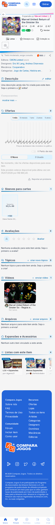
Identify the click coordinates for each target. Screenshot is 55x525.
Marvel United (41, 16)
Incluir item (11, 432)
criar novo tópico (39, 260)
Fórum (9, 428)
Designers (34, 424)
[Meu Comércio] (34, 4)
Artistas (33, 416)
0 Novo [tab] (14, 157)
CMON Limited (16, 60)
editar (48, 78)
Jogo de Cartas (21, 70)
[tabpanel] (26, 167)
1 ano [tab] (32, 118)
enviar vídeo (41, 277)
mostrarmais (8, 100)
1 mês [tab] (14, 118)
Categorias (34, 420)
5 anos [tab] (48, 118)
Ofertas (33, 404)
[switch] (33, 151)
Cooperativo (18, 67)
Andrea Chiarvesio (34, 63)
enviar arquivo (40, 319)
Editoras (33, 436)
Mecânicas (34, 432)
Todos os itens (37, 412)
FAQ (7, 408)
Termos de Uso (13, 412)
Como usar (11, 436)
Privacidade (11, 416)
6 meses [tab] (23, 118)
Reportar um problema (41, 179)
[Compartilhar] (50, 55)
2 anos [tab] (39, 118)
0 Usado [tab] (39, 157)
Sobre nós (11, 404)
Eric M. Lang (18, 63)
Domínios (34, 428)
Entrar (46, 4)
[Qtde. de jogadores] (32, 30)
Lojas (31, 408)
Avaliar (40, 239)
